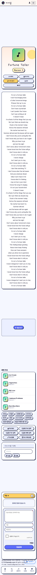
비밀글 (31, 543)
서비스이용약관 (16, 560)
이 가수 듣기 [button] (11, 81)
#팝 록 (4, 418)
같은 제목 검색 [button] (27, 433)
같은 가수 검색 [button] (11, 433)
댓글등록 (19, 547)
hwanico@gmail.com (14, 564)
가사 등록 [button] (11, 437)
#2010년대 (19, 418)
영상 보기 (19, 328)
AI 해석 (11, 76)
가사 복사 (11, 428)
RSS (23, 564)
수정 (8, 456)
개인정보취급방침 (6, 560)
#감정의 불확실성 (7, 422)
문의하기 (31, 561)
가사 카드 (27, 76)
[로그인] (29, 3)
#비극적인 (28, 414)
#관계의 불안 (28, 418)
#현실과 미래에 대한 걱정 (21, 422)
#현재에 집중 (19, 414)
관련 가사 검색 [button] (27, 428)
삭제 (16, 456)
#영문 (10, 418)
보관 (19, 85)
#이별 (4, 414)
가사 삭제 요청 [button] (27, 437)
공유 (27, 81)
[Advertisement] (18, 26)
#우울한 (11, 414)
